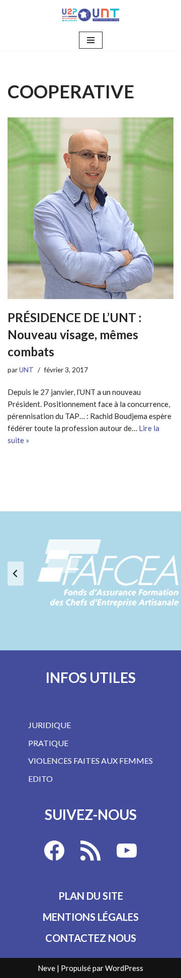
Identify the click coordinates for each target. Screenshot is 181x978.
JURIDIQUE (49, 725)
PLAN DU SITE (90, 896)
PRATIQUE (48, 743)
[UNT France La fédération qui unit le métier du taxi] (90, 15)
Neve (46, 967)
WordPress (124, 967)
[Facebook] (54, 851)
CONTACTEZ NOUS (90, 938)
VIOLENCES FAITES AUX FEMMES (90, 760)
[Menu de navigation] (91, 40)
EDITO (40, 778)
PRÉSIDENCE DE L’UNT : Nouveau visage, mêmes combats (74, 334)
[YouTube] (127, 851)
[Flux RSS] (90, 851)
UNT (26, 370)
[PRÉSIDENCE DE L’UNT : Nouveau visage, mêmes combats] (90, 208)
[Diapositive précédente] (16, 574)
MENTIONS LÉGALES (91, 917)
